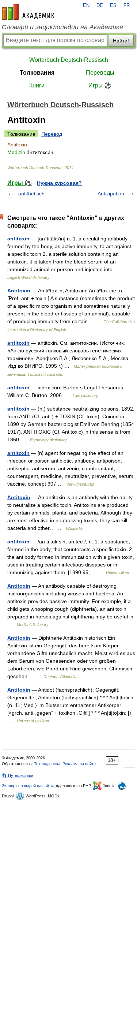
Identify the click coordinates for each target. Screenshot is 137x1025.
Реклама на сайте (79, 764)
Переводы (100, 73)
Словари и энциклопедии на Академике (62, 27)
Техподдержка (47, 764)
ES (113, 5)
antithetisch (31, 194)
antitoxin (18, 239)
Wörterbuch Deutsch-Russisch (68, 60)
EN (86, 5)
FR (126, 5)
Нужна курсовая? (59, 183)
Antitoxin (18, 290)
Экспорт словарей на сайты (28, 785)
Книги (37, 85)
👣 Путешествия (17, 775)
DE (99, 5)
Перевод (51, 134)
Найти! (121, 41)
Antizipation (111, 194)
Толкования (37, 73)
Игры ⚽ (99, 85)
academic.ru (28, 12)
